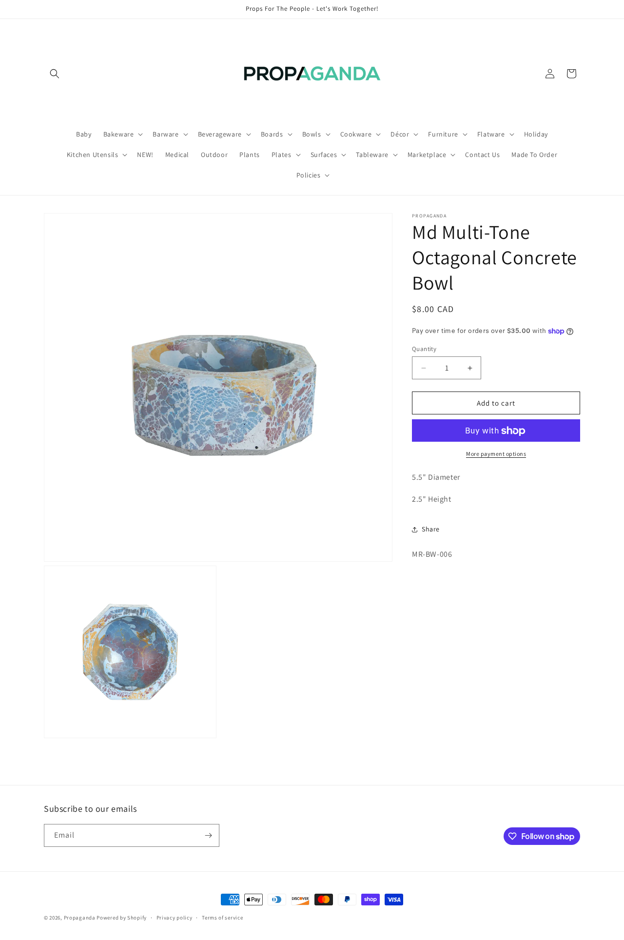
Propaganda (80, 917)
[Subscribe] (208, 835)
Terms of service (222, 917)
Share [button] (431, 529)
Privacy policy (174, 917)
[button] (54, 73)
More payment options (496, 454)
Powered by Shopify (122, 917)
